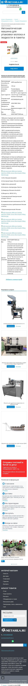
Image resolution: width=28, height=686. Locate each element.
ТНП (4, 607)
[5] (16, 58)
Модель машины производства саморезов (10, 557)
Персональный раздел (7, 650)
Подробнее (5, 490)
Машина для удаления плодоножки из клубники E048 (14, 403)
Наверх (2, 677)
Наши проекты (7, 594)
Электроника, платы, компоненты (12, 604)
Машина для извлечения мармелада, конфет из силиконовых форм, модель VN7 (14, 363)
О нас (4, 591)
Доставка (6, 576)
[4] (15, 58)
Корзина (5, 685)
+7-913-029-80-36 (13, 5)
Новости (5, 573)
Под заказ (14, 69)
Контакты (6, 584)
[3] (14, 58)
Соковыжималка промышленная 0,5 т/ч (14, 323)
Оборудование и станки (10, 599)
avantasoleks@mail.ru (14, 7)
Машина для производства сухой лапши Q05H (14, 443)
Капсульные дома (8, 602)
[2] (12, 58)
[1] (11, 58)
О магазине (6, 579)
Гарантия (6, 581)
